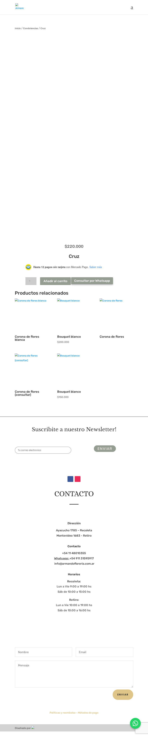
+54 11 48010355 (74, 553)
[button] (135, 723)
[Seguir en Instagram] (77, 479)
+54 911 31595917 (74, 558)
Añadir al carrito (55, 281)
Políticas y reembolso (62, 712)
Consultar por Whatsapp (92, 280)
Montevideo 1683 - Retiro (74, 535)
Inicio (18, 28)
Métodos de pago (88, 712)
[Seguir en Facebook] (70, 479)
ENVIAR (123, 694)
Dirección (74, 523)
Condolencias (30, 28)
